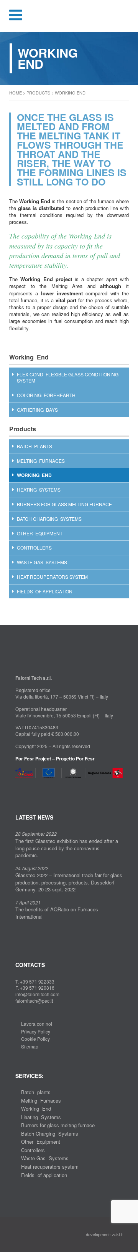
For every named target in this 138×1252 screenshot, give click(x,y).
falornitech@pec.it (34, 1000)
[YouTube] (42, 787)
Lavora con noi (36, 1023)
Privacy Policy (35, 1031)
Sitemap (29, 1046)
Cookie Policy (35, 1038)
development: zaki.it (104, 1234)
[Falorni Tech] (69, 16)
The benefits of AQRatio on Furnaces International (56, 913)
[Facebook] (17, 787)
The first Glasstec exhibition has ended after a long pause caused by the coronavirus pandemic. (66, 848)
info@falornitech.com (37, 994)
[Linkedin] (30, 787)
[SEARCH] (127, 15)
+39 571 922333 (37, 981)
